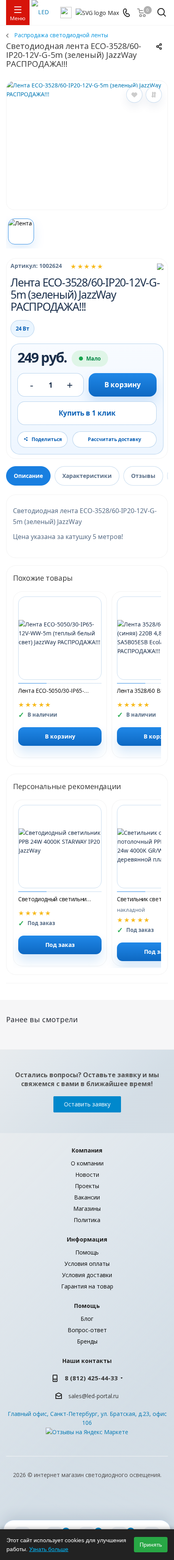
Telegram (117, 1506)
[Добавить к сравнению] (154, 95)
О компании (87, 1163)
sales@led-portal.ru (93, 1396)
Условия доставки (87, 1275)
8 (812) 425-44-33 (91, 1378)
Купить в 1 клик (87, 413)
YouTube (77, 1506)
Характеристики (87, 476)
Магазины (87, 1208)
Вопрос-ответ (87, 1330)
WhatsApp (97, 1506)
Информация (87, 1239)
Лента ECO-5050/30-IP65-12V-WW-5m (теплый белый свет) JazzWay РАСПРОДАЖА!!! (54, 690)
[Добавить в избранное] (134, 95)
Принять (151, 1544)
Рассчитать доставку (114, 439)
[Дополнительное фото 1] (21, 231)
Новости (87, 1174)
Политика (87, 1220)
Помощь (87, 1252)
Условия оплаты (87, 1263)
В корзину (122, 384)
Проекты (87, 1186)
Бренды (87, 1341)
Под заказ (60, 945)
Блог (87, 1318)
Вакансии (87, 1197)
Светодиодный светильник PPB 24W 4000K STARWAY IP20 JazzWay (54, 899)
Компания (87, 1150)
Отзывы (143, 476)
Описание (28, 476)
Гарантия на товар (87, 1286)
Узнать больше (48, 1549)
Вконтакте (57, 1506)
